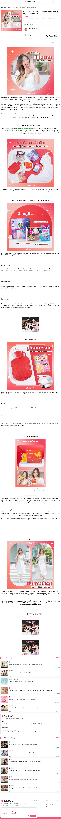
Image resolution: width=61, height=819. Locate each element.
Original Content (26, 807)
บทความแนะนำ (25, 805)
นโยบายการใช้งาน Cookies (50, 805)
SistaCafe (4, 7)
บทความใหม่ (25, 803)
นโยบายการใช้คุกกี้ (13, 813)
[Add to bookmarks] (25, 35)
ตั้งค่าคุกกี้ (27, 815)
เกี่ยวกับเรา (48, 806)
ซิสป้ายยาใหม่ (36, 803)
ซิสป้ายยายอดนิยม (37, 805)
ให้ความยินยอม (32, 815)
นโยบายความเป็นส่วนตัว (50, 803)
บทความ (9, 7)
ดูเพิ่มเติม (58, 657)
